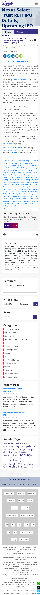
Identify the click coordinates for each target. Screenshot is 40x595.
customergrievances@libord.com (20, 580)
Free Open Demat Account (17, 182)
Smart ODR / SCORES (27, 515)
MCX (19, 525)
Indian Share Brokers (21, 201)
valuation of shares (11, 329)
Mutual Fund (9, 443)
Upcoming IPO (12, 163)
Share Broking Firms (15, 194)
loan (31, 467)
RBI (9, 532)
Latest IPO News (9, 161)
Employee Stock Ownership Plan (18, 465)
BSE (6, 525)
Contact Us (11, 500)
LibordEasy (13, 152)
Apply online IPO (8, 148)
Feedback (15, 508)
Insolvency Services (12, 461)
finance (7, 367)
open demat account (10, 150)
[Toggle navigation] (36, 3)
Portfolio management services (15, 339)
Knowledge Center (11, 350)
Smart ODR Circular (26, 532)
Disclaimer (31, 493)
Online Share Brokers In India (28, 189)
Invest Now (11, 225)
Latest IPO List (8, 165)
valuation (26, 467)
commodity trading (11, 374)
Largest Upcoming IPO (24, 161)
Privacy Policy (9, 493)
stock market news (11, 333)
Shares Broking (13, 189)
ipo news (7, 353)
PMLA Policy (21, 493)
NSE (13, 525)
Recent (7, 31)
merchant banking (11, 346)
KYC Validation (24, 540)
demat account (10, 370)
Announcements (10, 377)
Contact (19, 148)
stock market (9, 336)
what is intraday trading (19, 447)
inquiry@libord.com (24, 584)
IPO (5, 356)
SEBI (33, 525)
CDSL (26, 525)
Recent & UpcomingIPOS (28, 163)
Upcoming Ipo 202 (20, 165)
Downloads (24, 508)
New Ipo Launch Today (19, 168)
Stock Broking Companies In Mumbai (20, 196)
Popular (20, 31)
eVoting (13, 540)
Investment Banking (11, 360)
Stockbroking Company (25, 203)
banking (25, 455)
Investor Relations (11, 515)
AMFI (15, 532)
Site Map (21, 500)
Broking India (21, 199)
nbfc (6, 343)
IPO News (27, 450)
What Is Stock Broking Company (16, 192)
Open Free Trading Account (16, 170)
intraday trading (10, 363)
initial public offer (20, 80)
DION (34, 593)
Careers (29, 500)
